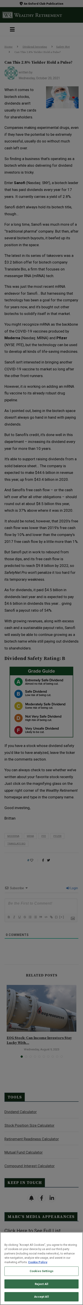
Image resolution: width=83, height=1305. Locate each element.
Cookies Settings (41, 1271)
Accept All (41, 1296)
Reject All (41, 1284)
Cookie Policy (37, 1262)
